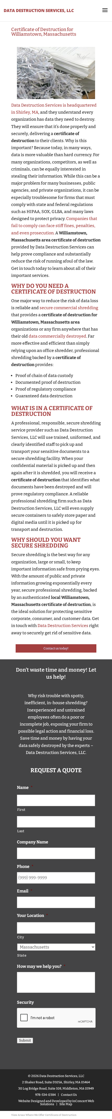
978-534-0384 (45, 1095)
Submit (25, 1040)
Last (20, 831)
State (21, 955)
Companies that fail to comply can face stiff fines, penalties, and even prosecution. (54, 225)
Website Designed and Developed (43, 1101)
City (20, 937)
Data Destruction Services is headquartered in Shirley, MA (54, 109)
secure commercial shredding (69, 307)
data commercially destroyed (57, 336)
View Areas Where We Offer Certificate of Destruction (43, 1115)
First (21, 810)
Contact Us (69, 1095)
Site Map (65, 1104)
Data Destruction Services (63, 625)
